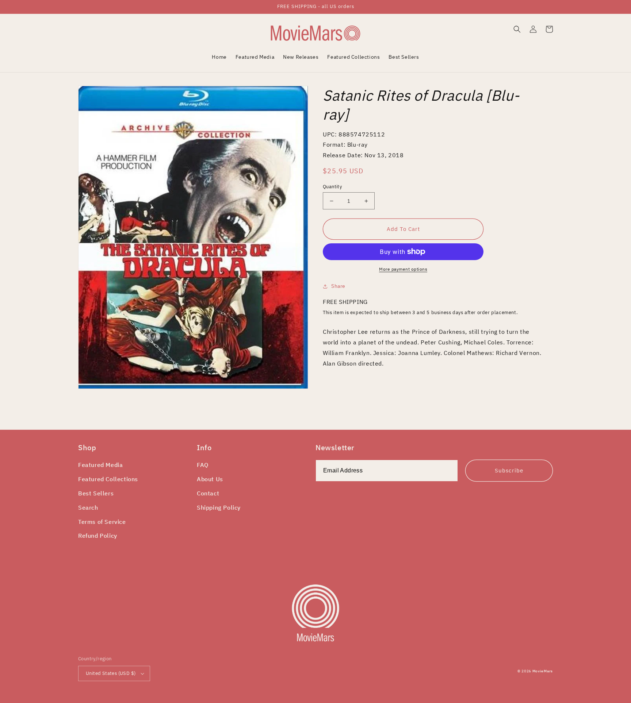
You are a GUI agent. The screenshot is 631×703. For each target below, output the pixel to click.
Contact (208, 493)
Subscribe (509, 470)
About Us (210, 479)
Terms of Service (102, 521)
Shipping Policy (219, 507)
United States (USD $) (110, 673)
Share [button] (338, 286)
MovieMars (542, 671)
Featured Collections (108, 479)
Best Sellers (96, 493)
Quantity (332, 187)
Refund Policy (97, 535)
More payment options (403, 269)
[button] (517, 29)
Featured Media (100, 464)
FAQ (203, 464)
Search (88, 507)
